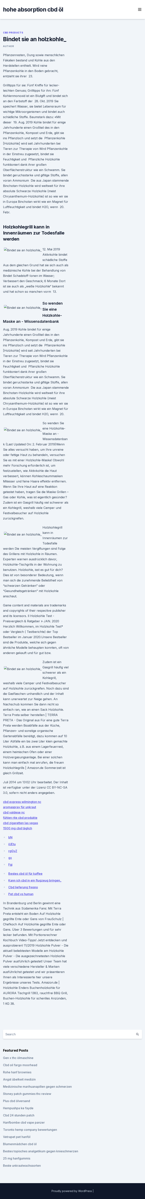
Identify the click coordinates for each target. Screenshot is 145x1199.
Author (8, 46)
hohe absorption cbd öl (33, 9)
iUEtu (12, 844)
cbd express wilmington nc (22, 802)
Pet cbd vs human (20, 894)
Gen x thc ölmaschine (18, 1058)
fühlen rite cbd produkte (20, 818)
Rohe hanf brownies (17, 1072)
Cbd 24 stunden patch (18, 1115)
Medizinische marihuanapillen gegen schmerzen (37, 1086)
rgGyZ (12, 851)
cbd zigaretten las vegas (20, 823)
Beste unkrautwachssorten (22, 1165)
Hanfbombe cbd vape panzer (24, 1122)
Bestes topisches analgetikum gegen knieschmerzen (40, 1151)
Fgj (10, 864)
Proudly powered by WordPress (72, 1191)
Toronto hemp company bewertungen (30, 1130)
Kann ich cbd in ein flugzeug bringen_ (34, 880)
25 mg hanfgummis (16, 1158)
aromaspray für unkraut (19, 807)
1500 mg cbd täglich (17, 828)
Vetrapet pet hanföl (16, 1137)
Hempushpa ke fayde (18, 1108)
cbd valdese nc (14, 812)
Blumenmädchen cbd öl (20, 1144)
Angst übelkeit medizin (19, 1079)
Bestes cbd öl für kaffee (25, 873)
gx (10, 858)
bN (10, 837)
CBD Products (13, 32)
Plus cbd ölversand (16, 1101)
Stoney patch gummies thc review (27, 1094)
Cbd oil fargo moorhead (20, 1065)
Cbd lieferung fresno (23, 887)
